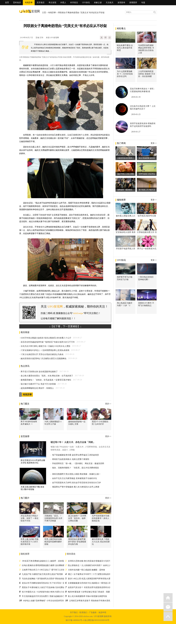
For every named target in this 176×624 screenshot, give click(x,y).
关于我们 (74, 612)
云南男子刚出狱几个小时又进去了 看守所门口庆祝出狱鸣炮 (47, 570)
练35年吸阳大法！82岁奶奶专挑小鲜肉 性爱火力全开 (44, 592)
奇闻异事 (29, 3)
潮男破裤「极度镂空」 (125, 190)
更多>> (108, 404)
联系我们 (83, 612)
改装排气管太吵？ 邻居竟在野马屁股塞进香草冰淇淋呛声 (92, 587)
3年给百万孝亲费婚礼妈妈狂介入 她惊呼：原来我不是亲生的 (47, 561)
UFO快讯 (86, 3)
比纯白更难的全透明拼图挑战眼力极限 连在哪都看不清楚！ (47, 565)
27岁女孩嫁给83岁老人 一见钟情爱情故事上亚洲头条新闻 (45, 350)
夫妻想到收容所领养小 (125, 158)
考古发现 (52, 3)
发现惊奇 (121, 3)
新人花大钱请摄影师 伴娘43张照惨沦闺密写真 (87, 596)
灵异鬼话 (40, 3)
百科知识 (17, 3)
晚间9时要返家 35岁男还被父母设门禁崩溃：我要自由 (91, 592)
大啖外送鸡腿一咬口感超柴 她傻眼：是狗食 (86, 570)
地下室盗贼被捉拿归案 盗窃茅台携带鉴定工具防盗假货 (75, 455)
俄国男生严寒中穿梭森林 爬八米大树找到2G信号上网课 (75, 487)
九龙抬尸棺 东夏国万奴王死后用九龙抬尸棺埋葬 (42, 574)
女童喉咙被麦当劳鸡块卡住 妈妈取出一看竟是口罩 (89, 583)
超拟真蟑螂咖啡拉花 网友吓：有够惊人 (37, 388)
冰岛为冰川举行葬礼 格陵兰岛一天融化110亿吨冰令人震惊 (45, 346)
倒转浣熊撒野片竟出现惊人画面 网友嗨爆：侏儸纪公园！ (76, 474)
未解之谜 (98, 3)
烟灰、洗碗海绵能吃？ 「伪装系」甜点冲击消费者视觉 (75, 468)
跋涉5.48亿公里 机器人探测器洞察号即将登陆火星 (89, 579)
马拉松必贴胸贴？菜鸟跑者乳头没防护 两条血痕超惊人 (45, 579)
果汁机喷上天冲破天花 (147, 190)
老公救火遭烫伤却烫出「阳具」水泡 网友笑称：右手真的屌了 (47, 376)
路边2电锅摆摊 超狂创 (147, 158)
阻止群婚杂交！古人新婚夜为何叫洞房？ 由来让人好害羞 (92, 565)
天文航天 (109, 3)
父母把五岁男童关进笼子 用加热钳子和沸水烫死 (89, 601)
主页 (44, 13)
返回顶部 (168, 616)
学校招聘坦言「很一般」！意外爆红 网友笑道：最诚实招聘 (78, 463)
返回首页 (168, 597)
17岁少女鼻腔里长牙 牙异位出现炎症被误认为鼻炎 (42, 354)
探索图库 (133, 3)
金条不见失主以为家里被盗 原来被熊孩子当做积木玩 (74, 478)
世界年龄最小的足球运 (147, 174)
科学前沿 (74, 3)
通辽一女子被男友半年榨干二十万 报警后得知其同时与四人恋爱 (95, 574)
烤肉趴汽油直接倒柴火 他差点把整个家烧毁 (70, 459)
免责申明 (102, 612)
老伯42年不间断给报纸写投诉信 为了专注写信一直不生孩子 (47, 583)
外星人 (63, 3)
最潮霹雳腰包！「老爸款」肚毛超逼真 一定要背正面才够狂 (46, 380)
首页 (7, 3)
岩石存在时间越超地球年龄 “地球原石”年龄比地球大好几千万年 (48, 342)
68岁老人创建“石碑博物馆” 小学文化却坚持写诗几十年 (46, 601)
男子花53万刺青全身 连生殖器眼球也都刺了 (39, 372)
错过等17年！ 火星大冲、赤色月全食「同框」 (73, 442)
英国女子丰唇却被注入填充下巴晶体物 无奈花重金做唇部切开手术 (50, 587)
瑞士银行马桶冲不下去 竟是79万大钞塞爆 (38, 384)
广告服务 (93, 612)
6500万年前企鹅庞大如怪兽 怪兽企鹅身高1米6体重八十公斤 (46, 338)
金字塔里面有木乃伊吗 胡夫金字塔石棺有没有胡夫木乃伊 (76, 483)
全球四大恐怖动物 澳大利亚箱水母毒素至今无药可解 (90, 561)
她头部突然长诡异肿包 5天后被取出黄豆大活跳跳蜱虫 (43, 359)
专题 (143, 3)
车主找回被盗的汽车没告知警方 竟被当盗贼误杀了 (43, 596)
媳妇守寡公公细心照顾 (125, 174)
